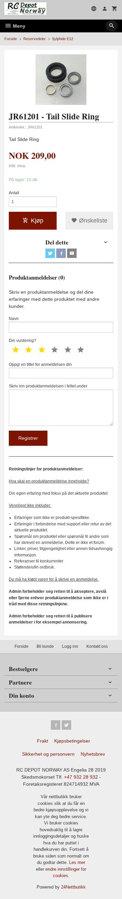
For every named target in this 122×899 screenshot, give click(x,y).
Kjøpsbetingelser (72, 741)
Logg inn (70, 646)
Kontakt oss (97, 646)
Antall (14, 193)
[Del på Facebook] (61, 253)
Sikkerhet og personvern (48, 754)
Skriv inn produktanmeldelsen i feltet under (48, 386)
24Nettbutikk (73, 887)
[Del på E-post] (72, 253)
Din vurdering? (22, 340)
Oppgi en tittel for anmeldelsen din (40, 364)
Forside (10, 39)
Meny (18, 26)
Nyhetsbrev (93, 754)
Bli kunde (45, 646)
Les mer (77, 862)
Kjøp (37, 220)
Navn (14, 318)
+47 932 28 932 (81, 777)
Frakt (42, 741)
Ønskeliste (92, 220)
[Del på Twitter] (50, 253)
